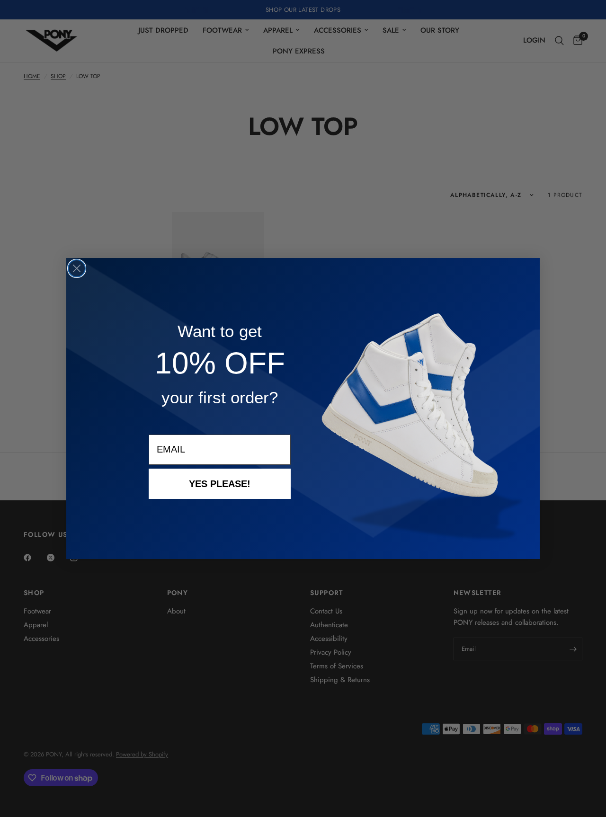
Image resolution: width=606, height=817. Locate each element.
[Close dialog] (76, 268)
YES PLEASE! (219, 484)
